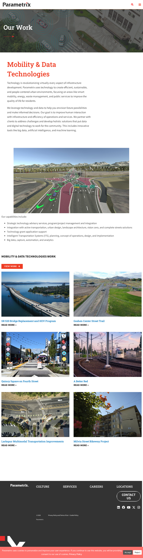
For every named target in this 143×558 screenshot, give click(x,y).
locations (125, 486)
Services (70, 486)
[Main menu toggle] (139, 4)
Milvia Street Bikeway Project (91, 441)
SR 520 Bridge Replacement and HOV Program (28, 321)
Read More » (8, 324)
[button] (132, 4)
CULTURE (42, 486)
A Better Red (81, 381)
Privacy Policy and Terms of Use (58, 515)
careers (96, 486)
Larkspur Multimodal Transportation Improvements (32, 441)
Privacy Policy (75, 554)
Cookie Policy (74, 515)
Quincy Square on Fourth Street (19, 381)
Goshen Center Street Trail (89, 321)
